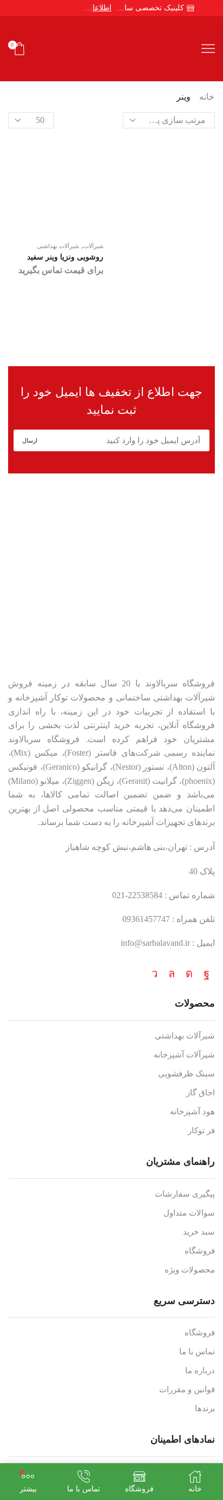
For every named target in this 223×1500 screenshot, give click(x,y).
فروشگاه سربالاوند (180, 683)
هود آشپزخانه (192, 1111)
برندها (205, 1408)
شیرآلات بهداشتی (58, 246)
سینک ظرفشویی (186, 1073)
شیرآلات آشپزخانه (184, 1054)
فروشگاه (200, 1250)
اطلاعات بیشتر (98, 8)
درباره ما (200, 1370)
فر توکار (201, 1130)
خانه (206, 96)
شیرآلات (93, 246)
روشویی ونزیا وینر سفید (65, 257)
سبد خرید (199, 1232)
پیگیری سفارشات (185, 1194)
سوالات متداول (189, 1213)
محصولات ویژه (190, 1269)
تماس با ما (197, 1351)
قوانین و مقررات (187, 1389)
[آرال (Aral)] (111, 333)
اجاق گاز (200, 1092)
